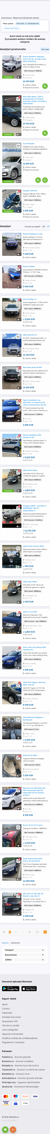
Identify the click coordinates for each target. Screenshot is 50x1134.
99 (30, 932)
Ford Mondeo (28, 144)
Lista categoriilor (10, 1029)
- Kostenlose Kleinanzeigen (20, 1086)
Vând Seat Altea (30, 470)
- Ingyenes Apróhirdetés (21, 1082)
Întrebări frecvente (11, 1017)
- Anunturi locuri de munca (20, 1065)
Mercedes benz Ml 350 (32, 367)
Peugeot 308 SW (30, 191)
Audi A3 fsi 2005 (30, 755)
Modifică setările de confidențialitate (19, 1038)
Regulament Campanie (13, 1042)
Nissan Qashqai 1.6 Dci (33, 234)
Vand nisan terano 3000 (33, 546)
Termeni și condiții (10, 1025)
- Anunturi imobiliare (17, 1061)
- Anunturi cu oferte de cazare (23, 1069)
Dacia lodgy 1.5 (29, 299)
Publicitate (7, 1013)
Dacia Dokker (29, 266)
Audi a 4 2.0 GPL (30, 612)
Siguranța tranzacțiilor (12, 1034)
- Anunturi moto (16, 1074)
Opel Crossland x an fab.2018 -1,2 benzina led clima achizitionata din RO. (35, 402)
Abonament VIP (10, 1021)
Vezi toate (45, 49)
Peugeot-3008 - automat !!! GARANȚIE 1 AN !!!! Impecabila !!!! (35, 508)
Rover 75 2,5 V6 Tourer (33, 825)
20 (44, 226)
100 (37, 932)
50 (48, 226)
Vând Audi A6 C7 (30, 335)
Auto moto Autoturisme (27, 23)
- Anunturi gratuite (16, 1057)
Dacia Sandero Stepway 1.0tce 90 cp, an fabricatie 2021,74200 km (34, 58)
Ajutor (5, 1004)
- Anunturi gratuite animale (22, 1078)
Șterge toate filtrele (11, 28)
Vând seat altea (30, 582)
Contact (6, 1008)
